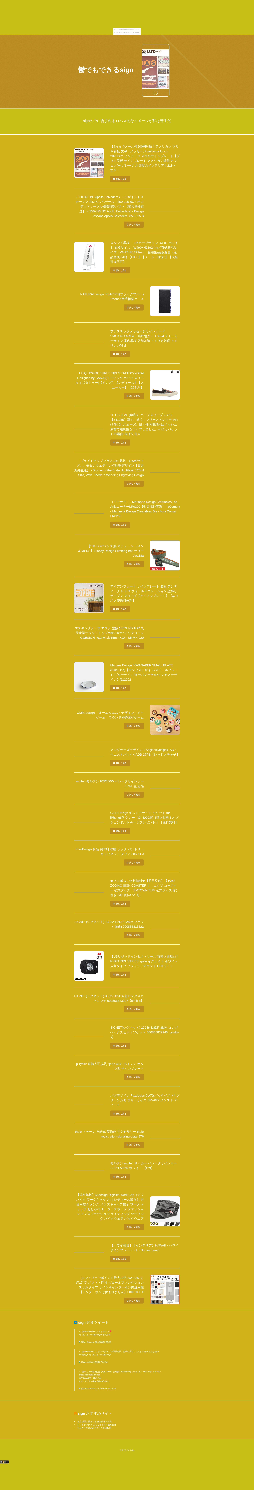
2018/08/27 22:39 (107, 1388)
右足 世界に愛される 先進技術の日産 (94, 1421)
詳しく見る (121, 179)
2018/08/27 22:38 (103, 1342)
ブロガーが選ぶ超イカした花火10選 (94, 1428)
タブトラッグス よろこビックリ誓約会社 (96, 1424)
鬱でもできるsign (105, 70)
